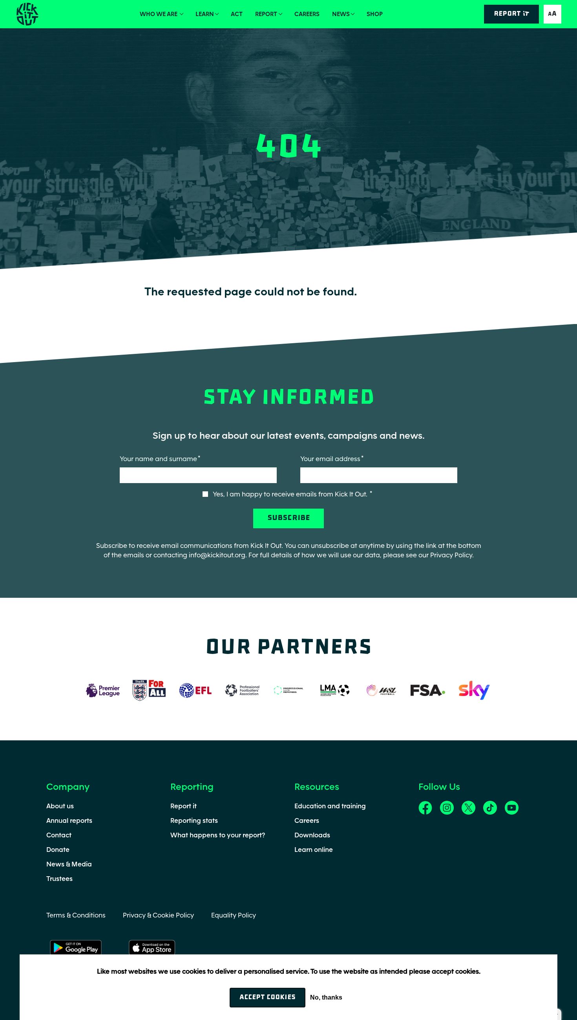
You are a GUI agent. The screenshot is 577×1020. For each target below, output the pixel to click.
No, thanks (326, 997)
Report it (183, 806)
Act (237, 14)
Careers (307, 14)
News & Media (69, 864)
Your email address (330, 458)
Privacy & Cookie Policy (158, 915)
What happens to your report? (217, 835)
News (341, 14)
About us (60, 806)
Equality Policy (233, 915)
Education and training (330, 806)
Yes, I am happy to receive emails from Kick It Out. (291, 494)
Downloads (312, 835)
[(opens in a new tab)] (103, 689)
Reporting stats (194, 820)
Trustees (59, 878)
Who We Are (159, 14)
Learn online (313, 849)
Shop (375, 14)
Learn (204, 14)
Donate (57, 849)
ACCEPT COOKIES (267, 997)
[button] (552, 14)
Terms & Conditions (76, 915)
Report (266, 14)
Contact (58, 835)
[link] (425, 807)
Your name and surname (158, 458)
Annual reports (69, 820)
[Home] (27, 14)
